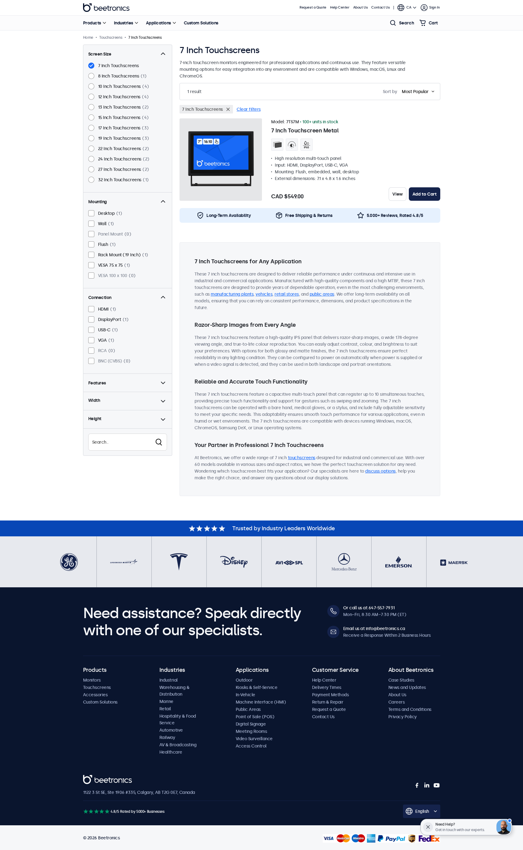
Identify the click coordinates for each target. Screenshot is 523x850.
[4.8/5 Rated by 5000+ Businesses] (96, 811)
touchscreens (301, 458)
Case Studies (401, 680)
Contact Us (380, 7)
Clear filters (249, 109)
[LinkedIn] (426, 785)
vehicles (264, 294)
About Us (360, 7)
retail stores (286, 294)
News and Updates (407, 687)
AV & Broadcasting (178, 745)
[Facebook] (417, 785)
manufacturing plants (232, 294)
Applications (158, 23)
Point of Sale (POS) (255, 717)
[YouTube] (436, 785)
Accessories (95, 695)
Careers (396, 702)
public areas (322, 294)
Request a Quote (313, 7)
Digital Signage (251, 724)
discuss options (380, 471)
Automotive (171, 730)
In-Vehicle (245, 695)
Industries (123, 23)
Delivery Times (326, 687)
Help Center (340, 7)
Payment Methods (330, 695)
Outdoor (244, 680)
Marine (166, 701)
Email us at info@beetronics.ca (374, 628)
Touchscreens (97, 687)
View (397, 194)
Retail (165, 709)
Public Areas (248, 709)
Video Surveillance (254, 739)
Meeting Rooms (251, 731)
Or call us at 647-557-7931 (369, 608)
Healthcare (170, 752)
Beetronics (106, 7)
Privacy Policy (402, 717)
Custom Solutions (201, 23)
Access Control (251, 746)
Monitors (92, 680)
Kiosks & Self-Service (257, 687)
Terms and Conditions (409, 709)
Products (92, 23)
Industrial (168, 680)
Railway (167, 737)
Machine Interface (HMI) (261, 702)
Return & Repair (327, 702)
